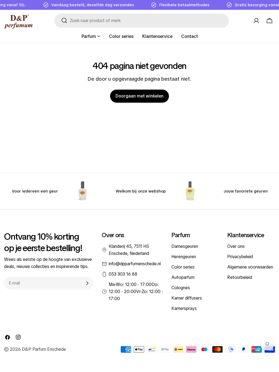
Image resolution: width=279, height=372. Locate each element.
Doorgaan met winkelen (139, 96)
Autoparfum (183, 277)
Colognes (180, 288)
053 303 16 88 (123, 274)
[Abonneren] (87, 283)
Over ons (236, 246)
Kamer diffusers (186, 298)
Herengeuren (183, 257)
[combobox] (141, 21)
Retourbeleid (239, 277)
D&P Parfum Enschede (44, 349)
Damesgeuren (184, 246)
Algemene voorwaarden (250, 267)
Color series (183, 267)
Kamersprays (184, 308)
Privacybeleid (240, 257)
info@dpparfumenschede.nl (135, 264)
